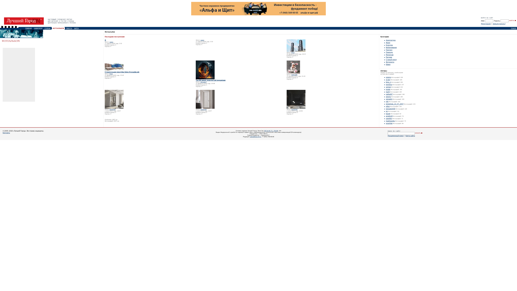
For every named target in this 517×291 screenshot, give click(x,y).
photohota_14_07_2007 (395, 104)
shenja (388, 97)
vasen (111, 42)
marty (388, 92)
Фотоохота (390, 62)
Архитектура (391, 40)
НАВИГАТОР (38, 28)
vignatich (389, 99)
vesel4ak (389, 123)
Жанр (388, 43)
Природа (389, 52)
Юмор (388, 64)
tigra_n (388, 82)
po (387, 111)
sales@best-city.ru (255, 136)
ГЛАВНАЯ (28, 28)
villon (388, 106)
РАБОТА (69, 28)
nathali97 (389, 94)
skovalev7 (203, 82)
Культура (389, 45)
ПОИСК (513, 28)
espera (388, 77)
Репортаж (389, 55)
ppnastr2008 (390, 109)
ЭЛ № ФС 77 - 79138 (271, 130)
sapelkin (389, 118)
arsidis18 (389, 116)
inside (388, 89)
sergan (388, 87)
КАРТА (76, 28)
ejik (387, 102)
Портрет (389, 50)
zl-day (388, 80)
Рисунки (389, 57)
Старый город (391, 60)
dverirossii (112, 109)
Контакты (6, 133)
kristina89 (294, 74)
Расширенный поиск (396, 136)
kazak (388, 114)
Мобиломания (391, 47)
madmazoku (390, 121)
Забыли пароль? (499, 24)
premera (389, 85)
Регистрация (486, 24)
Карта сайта (410, 136)
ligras (293, 52)
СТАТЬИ (47, 28)
